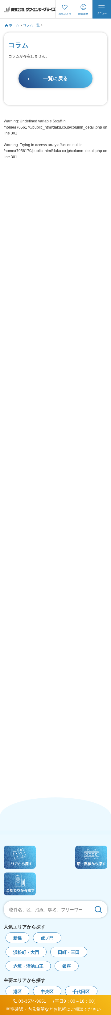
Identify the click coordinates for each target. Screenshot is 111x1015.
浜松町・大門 (26, 952)
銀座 (66, 966)
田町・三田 (69, 952)
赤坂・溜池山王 (28, 966)
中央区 (47, 991)
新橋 (17, 938)
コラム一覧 (31, 25)
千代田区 (81, 991)
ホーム (14, 25)
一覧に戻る (55, 78)
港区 (17, 991)
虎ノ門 (47, 938)
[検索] (98, 909)
